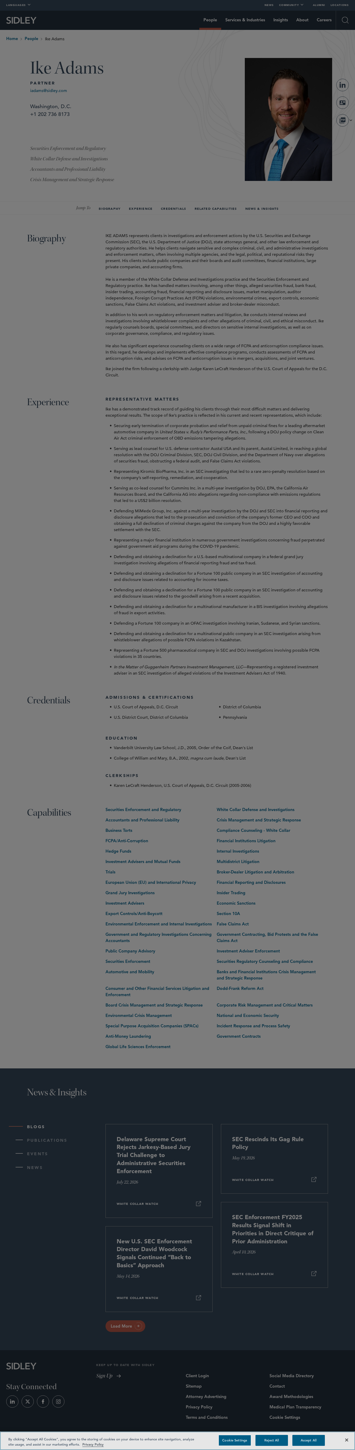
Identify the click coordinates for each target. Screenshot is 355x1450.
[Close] (346, 1440)
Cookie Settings (234, 1440)
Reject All (271, 1440)
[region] (177, 1441)
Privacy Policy (93, 1444)
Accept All (309, 1440)
